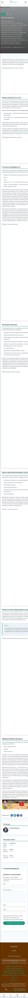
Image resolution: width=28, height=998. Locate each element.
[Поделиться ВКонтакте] (11, 815)
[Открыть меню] (2, 2)
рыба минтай (14, 59)
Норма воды (5, 975)
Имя (4, 883)
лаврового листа (21, 133)
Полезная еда (13, 975)
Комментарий (7, 890)
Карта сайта (20, 971)
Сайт (4, 909)
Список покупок (21, 975)
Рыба (3, 14)
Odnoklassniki (14, 980)
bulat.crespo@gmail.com (20, 990)
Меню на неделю (19, 973)
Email (4, 905)
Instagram (14, 978)
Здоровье (8, 966)
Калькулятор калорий (10, 971)
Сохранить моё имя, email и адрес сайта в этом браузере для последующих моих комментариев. (13, 917)
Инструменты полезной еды (14, 968)
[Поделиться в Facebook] (18, 815)
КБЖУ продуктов (9, 973)
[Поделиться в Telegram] (15, 815)
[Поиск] (25, 2)
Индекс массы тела (17, 966)
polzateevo (14, 946)
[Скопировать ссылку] (21, 815)
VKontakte (14, 977)
